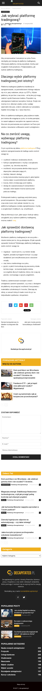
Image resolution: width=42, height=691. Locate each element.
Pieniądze (17, 615)
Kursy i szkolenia (8, 675)
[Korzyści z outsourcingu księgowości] (6, 624)
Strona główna (5, 8)
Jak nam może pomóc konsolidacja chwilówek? (32, 323)
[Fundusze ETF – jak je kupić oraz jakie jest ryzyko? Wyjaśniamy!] (6, 386)
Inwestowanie (5, 12)
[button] (39, 3)
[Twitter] (24, 597)
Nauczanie (5, 661)
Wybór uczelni (7, 668)
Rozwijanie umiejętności (11, 671)
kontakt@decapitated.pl (29, 591)
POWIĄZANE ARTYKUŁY (13, 360)
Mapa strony (21, 684)
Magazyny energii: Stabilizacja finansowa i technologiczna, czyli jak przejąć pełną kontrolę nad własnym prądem (19, 494)
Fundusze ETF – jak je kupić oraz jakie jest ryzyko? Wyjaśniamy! (25, 386)
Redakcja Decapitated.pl (13, 23)
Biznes (4, 500)
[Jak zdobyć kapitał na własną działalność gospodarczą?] (6, 613)
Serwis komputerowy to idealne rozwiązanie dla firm (10, 324)
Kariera (4, 525)
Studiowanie (6, 658)
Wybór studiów (7, 665)
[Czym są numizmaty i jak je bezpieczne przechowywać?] (6, 396)
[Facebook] (18, 597)
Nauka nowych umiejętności (12, 648)
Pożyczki (5, 651)
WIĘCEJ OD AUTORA (11, 364)
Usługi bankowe (8, 655)
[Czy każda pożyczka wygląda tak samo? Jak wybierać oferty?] (6, 634)
